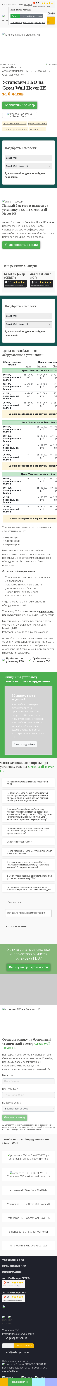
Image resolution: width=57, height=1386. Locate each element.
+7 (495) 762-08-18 (16, 1338)
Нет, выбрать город (32, 16)
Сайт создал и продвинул (24, 1362)
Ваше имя (7, 1075)
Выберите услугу (11, 1102)
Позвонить (20, 1382)
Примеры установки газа (14, 123)
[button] (8, 720)
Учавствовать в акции (21, 245)
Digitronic (42, 366)
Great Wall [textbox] (11, 157)
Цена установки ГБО (37, 123)
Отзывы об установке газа (15, 129)
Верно (15, 16)
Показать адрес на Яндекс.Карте (27, 22)
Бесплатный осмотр (20, 105)
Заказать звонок (23, 1345)
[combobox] (28, 158)
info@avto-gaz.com (17, 1352)
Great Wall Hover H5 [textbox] (17, 166)
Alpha (28, 366)
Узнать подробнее (27, 733)
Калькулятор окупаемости (28, 967)
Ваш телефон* (10, 1089)
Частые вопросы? (37, 129)
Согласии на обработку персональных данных (23, 1129)
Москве (28, 4)
